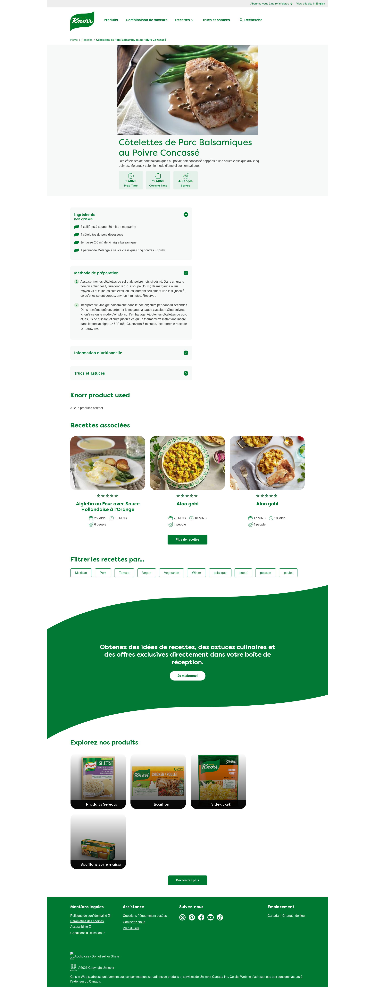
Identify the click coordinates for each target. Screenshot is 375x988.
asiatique (220, 572)
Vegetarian (171, 572)
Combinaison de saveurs (146, 20)
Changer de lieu (293, 915)
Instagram (182, 917)
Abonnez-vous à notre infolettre (269, 3)
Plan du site (131, 928)
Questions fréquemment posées (145, 915)
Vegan (146, 572)
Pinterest (192, 917)
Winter (196, 572)
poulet (288, 572)
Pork (103, 572)
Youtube (210, 917)
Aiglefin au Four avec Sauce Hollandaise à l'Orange (108, 507)
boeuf (243, 572)
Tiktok (220, 917)
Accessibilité (79, 926)
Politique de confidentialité (88, 915)
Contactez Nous (134, 922)
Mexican (81, 572)
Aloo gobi (187, 504)
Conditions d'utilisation (86, 933)
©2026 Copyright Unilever (96, 967)
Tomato (124, 572)
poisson (265, 572)
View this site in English (310, 3)
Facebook (201, 917)
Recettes (182, 20)
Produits (111, 20)
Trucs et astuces (216, 20)
